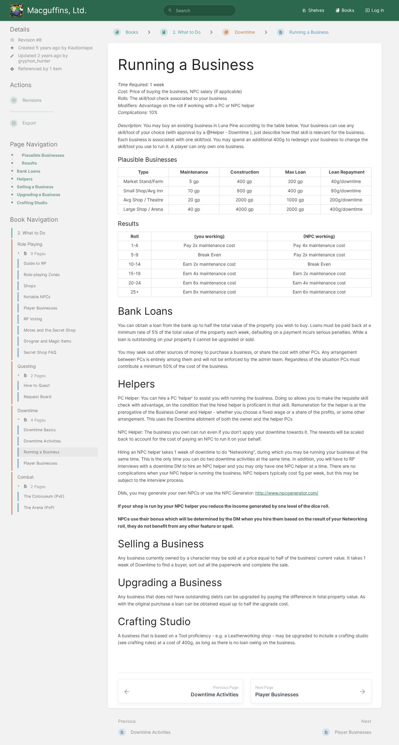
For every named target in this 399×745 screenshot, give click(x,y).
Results (29, 162)
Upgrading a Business (38, 194)
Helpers (24, 178)
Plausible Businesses (43, 155)
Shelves (316, 10)
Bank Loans (28, 171)
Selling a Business (35, 186)
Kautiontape (80, 47)
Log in (378, 10)
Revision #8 (30, 39)
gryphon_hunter (34, 60)
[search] (199, 10)
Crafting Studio (32, 202)
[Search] (170, 10)
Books (348, 10)
